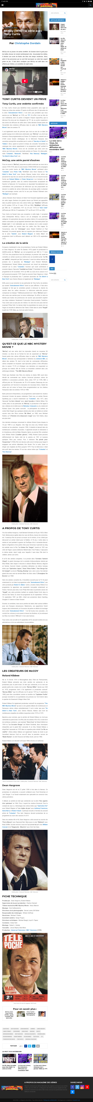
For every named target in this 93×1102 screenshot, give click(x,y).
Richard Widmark (7, 1036)
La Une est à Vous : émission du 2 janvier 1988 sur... (63, 200)
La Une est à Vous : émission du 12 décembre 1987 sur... (64, 181)
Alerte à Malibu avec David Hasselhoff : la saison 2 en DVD (63, 85)
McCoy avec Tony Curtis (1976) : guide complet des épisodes (9, 1015)
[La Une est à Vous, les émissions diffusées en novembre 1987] (54, 103)
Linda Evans (25, 1031)
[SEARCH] (65, 13)
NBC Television (31, 930)
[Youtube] (87, 1087)
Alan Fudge (6, 1028)
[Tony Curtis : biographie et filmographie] (42, 1014)
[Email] (72, 1092)
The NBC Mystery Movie (9, 1039)
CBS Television (14, 1028)
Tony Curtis (20, 1039)
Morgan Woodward (8, 1033)
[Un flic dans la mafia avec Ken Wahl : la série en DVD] (54, 41)
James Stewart (7, 1031)
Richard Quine (41, 1033)
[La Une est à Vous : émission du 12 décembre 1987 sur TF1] (54, 178)
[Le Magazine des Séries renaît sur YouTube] (54, 61)
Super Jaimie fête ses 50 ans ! (63, 26)
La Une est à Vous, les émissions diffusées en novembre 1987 (24, 1068)
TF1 (42, 1036)
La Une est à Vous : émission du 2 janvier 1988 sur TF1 (40, 1067)
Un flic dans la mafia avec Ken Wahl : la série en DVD (9, 1067)
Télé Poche (36, 1036)
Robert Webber (18, 1036)
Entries (52, 273)
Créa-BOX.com (76, 1100)
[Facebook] (72, 1087)
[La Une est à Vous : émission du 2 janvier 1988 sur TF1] (54, 197)
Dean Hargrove (24, 1028)
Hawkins (33, 1028)
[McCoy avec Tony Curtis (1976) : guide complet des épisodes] (21, 1014)
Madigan (32, 1031)
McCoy (38, 1031)
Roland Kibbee (27, 1036)
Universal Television (18, 930)
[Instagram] (82, 1087)
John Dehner (16, 1031)
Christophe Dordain (28, 43)
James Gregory (41, 1028)
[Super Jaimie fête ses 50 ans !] (54, 26)
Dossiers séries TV (9, 27)
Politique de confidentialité (50, 1100)
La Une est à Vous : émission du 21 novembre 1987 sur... (64, 162)
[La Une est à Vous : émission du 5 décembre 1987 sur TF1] (54, 216)
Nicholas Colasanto (30, 1033)
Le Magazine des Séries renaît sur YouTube (63, 64)
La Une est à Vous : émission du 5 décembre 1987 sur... (64, 219)
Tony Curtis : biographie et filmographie (30, 1013)
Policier (15, 27)
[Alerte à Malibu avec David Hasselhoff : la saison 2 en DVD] (54, 82)
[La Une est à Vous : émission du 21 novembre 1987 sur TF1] (54, 159)
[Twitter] (77, 1087)
